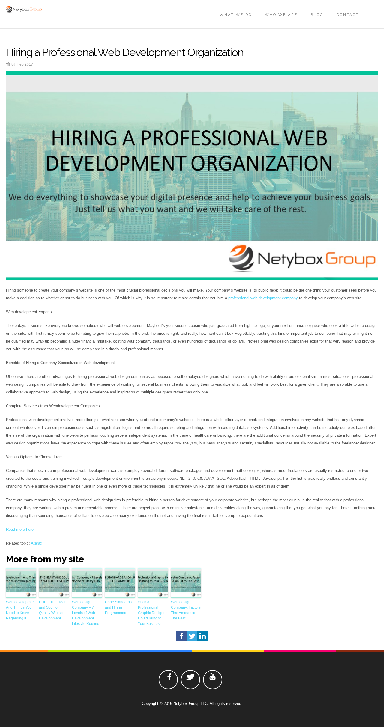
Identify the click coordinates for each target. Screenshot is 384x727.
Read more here (20, 529)
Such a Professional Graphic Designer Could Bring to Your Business (152, 613)
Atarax (36, 543)
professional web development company (263, 298)
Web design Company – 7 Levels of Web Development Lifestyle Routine (85, 613)
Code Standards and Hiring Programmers (118, 607)
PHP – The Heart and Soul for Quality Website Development (53, 610)
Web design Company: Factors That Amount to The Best (186, 610)
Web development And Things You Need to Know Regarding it (21, 610)
